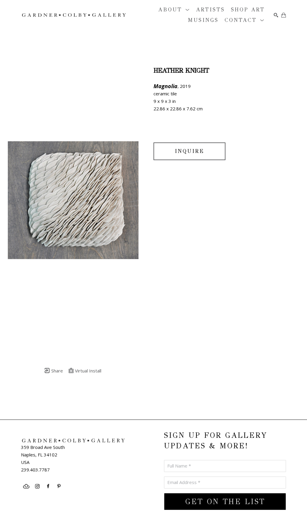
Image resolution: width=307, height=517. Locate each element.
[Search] (276, 15)
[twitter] (45, 507)
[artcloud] (26, 486)
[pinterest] (59, 486)
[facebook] (48, 486)
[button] (174, 9)
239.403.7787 (35, 470)
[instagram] (37, 486)
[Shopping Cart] (283, 15)
